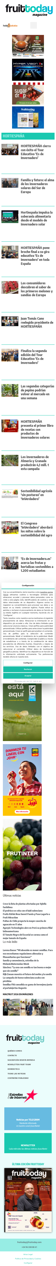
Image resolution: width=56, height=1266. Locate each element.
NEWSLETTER (28, 1145)
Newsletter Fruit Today (19, 1064)
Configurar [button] (28, 1263)
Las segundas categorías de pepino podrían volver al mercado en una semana (37, 392)
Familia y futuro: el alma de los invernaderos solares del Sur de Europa (37, 186)
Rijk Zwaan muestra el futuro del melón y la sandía (27, 974)
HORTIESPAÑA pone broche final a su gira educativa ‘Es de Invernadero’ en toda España (35, 256)
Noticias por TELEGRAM (28, 1119)
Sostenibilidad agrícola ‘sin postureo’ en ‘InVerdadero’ (36, 495)
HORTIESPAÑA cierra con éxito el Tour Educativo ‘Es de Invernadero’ (36, 152)
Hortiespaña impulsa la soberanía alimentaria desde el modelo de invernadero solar (37, 218)
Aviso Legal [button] (28, 1254)
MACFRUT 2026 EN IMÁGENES (18, 994)
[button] (33, 25)
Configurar (28, 663)
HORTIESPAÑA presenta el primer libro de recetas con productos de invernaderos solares (37, 429)
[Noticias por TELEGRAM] (28, 1113)
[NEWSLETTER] (28, 1139)
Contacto (12, 1055)
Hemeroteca (14, 1069)
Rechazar (28, 669)
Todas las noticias (17, 1073)
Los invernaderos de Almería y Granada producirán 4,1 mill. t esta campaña (35, 463)
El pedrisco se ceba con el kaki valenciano (23, 910)
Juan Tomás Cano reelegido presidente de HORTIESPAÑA (37, 322)
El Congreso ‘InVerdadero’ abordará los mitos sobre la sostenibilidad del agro (37, 529)
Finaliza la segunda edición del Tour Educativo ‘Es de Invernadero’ (34, 357)
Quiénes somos (15, 1051)
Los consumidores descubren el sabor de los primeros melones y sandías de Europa (37, 289)
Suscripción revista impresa (21, 1060)
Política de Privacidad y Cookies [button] (28, 1259)
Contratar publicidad (18, 1078)
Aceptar (28, 676)
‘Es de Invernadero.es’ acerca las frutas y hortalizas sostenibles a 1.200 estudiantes (37, 564)
